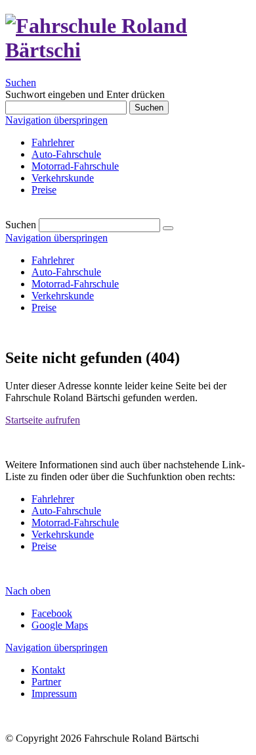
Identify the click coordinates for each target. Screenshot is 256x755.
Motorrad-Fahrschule (75, 166)
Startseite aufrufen (42, 420)
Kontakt (48, 669)
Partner (46, 681)
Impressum (54, 693)
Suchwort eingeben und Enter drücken (85, 94)
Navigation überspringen (56, 120)
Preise (44, 189)
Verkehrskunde (63, 177)
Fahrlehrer (53, 142)
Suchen (20, 82)
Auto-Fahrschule (66, 154)
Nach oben (28, 591)
